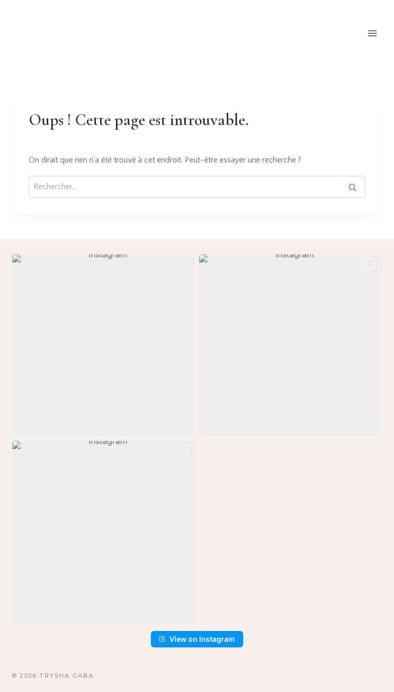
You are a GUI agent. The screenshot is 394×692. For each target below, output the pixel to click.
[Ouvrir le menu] (372, 33)
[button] (103, 345)
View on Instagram (202, 639)
